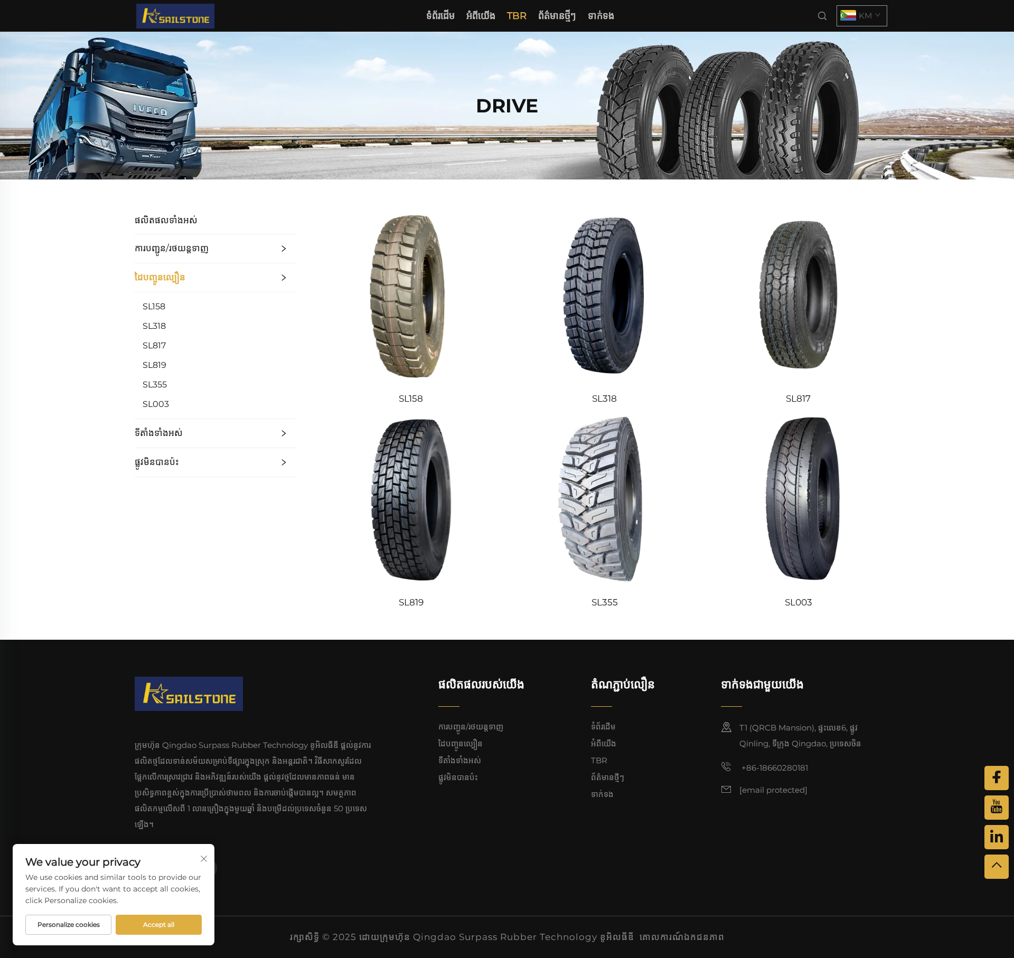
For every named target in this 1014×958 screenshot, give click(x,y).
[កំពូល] (996, 867)
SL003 (156, 404)
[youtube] (996, 807)
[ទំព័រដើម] (175, 15)
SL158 (154, 306)
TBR (517, 16)
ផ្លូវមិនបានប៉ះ (157, 462)
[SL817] (798, 294)
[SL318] (605, 294)
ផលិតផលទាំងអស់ (166, 220)
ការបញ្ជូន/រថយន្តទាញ (172, 248)
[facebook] (996, 778)
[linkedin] (996, 837)
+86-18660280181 (773, 768)
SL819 (154, 365)
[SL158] (411, 294)
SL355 (155, 385)
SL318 (154, 326)
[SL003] (798, 498)
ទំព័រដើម (440, 16)
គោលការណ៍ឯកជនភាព (682, 937)
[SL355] (605, 498)
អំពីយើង (480, 16)
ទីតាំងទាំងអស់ (159, 433)
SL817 (154, 345)
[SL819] (411, 498)
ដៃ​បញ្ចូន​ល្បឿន (160, 277)
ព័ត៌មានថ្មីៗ (557, 16)
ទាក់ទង (601, 16)
